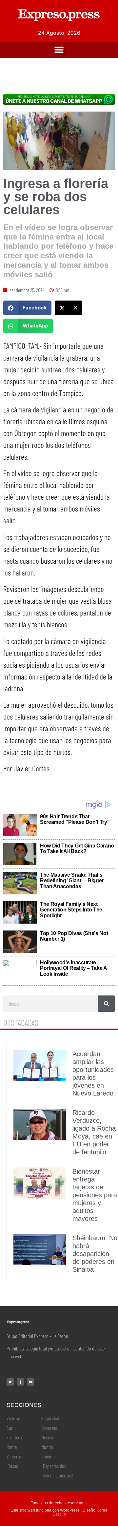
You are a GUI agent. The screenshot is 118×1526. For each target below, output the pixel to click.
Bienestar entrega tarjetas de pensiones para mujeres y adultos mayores (94, 1195)
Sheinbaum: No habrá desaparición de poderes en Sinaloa (94, 1253)
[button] (59, 49)
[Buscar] (106, 1003)
